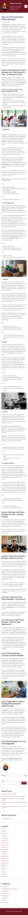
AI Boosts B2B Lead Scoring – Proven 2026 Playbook (13, 796)
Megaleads (15, 50)
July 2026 (3, 829)
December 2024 (5, 856)
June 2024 (3, 869)
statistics (3, 900)
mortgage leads (5, 897)
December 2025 (5, 842)
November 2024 (5, 858)
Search (2, 780)
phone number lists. (5, 164)
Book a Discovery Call (6, 179)
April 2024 (3, 874)
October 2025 (4, 847)
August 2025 (4, 851)
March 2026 (4, 836)
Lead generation (5, 24)
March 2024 (4, 876)
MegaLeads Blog (16, 3)
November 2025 (5, 845)
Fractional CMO (4, 891)
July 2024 (3, 867)
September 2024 (5, 863)
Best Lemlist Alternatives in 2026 (8, 794)
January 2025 (4, 854)
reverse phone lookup (14, 236)
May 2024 (3, 871)
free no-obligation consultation (12, 758)
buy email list (4, 886)
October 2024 (4, 860)
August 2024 (4, 865)
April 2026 (3, 833)
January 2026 (4, 840)
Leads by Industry (5, 895)
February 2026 (4, 838)
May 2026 (3, 831)
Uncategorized (4, 902)
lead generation (10, 607)
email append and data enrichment (9, 889)
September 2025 (5, 849)
